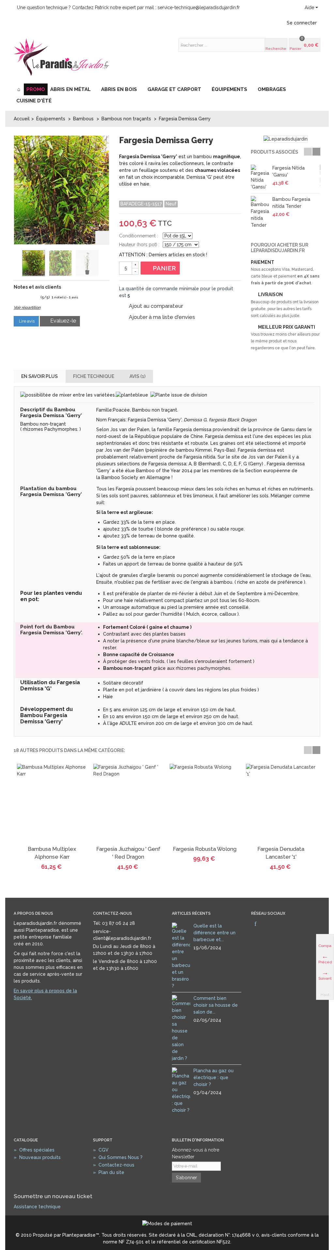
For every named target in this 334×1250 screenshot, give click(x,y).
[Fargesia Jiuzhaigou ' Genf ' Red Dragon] (128, 803)
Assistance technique (37, 1206)
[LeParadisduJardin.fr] (61, 56)
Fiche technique (93, 376)
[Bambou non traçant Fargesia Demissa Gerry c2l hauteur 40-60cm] (87, 263)
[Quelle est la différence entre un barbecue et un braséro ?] (181, 955)
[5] (37, 297)
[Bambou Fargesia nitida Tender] (260, 212)
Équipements (229, 89)
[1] (16, 297)
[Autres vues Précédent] (17, 263)
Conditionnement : (138, 235)
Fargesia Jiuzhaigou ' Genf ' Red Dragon (128, 853)
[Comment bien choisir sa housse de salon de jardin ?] (181, 1028)
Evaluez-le (62, 321)
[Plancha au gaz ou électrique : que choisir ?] (181, 1089)
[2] (21, 297)
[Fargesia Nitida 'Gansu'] (260, 177)
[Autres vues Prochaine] (103, 263)
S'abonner (186, 1177)
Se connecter (302, 22)
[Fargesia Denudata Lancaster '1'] (281, 803)
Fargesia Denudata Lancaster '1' (280, 853)
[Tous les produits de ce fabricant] (285, 139)
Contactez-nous (113, 1164)
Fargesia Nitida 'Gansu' (288, 171)
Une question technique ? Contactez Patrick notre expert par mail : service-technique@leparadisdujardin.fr (128, 7)
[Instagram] (266, 924)
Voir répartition (27, 307)
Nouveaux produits (37, 1157)
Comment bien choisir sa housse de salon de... (215, 1005)
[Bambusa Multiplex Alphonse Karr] (52, 803)
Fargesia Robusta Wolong (204, 849)
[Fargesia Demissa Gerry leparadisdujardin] (33, 263)
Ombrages (272, 89)
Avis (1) (137, 376)
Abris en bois (119, 89)
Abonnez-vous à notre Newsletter (195, 1153)
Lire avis (26, 321)
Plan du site (108, 1172)
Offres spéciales (34, 1149)
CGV (101, 1149)
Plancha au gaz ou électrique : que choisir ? (213, 1077)
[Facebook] (255, 924)
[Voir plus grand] (102, 238)
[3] (26, 297)
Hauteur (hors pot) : (139, 244)
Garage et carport (174, 89)
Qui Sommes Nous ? (118, 1157)
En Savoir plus (39, 376)
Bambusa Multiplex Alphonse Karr (52, 853)
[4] (31, 297)
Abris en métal (70, 89)
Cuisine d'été (34, 101)
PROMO (35, 89)
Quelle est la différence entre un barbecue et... (214, 932)
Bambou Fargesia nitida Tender (291, 203)
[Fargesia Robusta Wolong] (204, 803)
